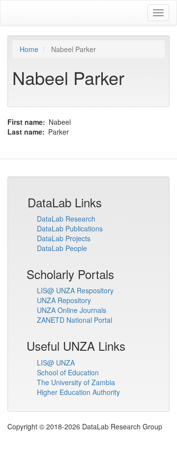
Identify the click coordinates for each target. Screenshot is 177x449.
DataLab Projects (63, 238)
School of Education (68, 372)
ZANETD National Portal (74, 320)
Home (29, 49)
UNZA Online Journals (71, 310)
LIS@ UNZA (56, 362)
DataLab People (62, 248)
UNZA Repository (64, 300)
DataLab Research (66, 219)
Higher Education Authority (78, 392)
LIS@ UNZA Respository (75, 290)
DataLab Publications (70, 228)
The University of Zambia (76, 382)
